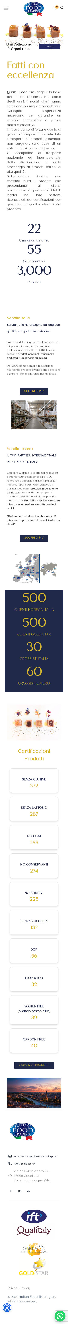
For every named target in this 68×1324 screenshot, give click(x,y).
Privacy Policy (19, 1289)
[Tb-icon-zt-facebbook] (11, 1191)
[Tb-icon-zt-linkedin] (28, 1191)
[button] (60, 1316)
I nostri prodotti (49, 47)
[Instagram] (20, 1191)
